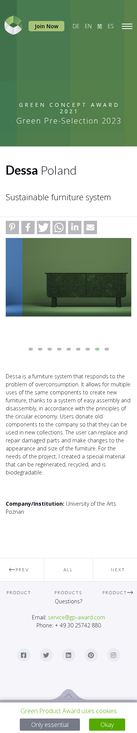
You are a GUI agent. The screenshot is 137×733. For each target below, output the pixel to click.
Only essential (49, 724)
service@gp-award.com (76, 617)
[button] (12, 227)
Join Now (46, 26)
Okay (107, 724)
